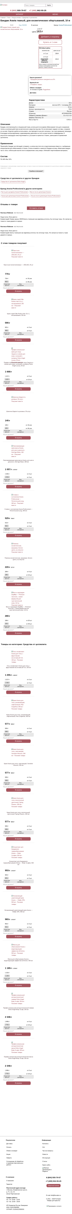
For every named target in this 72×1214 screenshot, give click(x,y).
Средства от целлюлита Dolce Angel (13, 181)
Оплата (8, 1147)
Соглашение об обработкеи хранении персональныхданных (14, 1163)
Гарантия (9, 1184)
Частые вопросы (47, 1151)
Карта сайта (46, 1165)
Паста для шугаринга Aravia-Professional (14, 192)
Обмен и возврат (11, 1151)
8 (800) (18, 10)
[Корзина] (65, 6)
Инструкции (46, 1158)
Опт (43, 1147)
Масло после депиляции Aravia (40, 192)
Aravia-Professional (65, 25)
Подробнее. (46, 89)
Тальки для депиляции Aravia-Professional (14, 196)
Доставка (9, 1143)
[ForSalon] (11, 6)
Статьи (44, 1161)
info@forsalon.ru (56, 1195)
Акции (8, 1154)
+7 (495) (37, 10)
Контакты (45, 1143)
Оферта (9, 1158)
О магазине (10, 1180)
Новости (45, 1154)
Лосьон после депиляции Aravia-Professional (45, 196)
